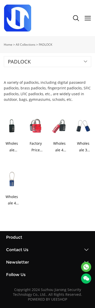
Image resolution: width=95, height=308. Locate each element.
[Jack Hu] (86, 267)
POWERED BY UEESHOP (47, 299)
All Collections (25, 44)
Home (8, 44)
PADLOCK (45, 44)
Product (14, 237)
